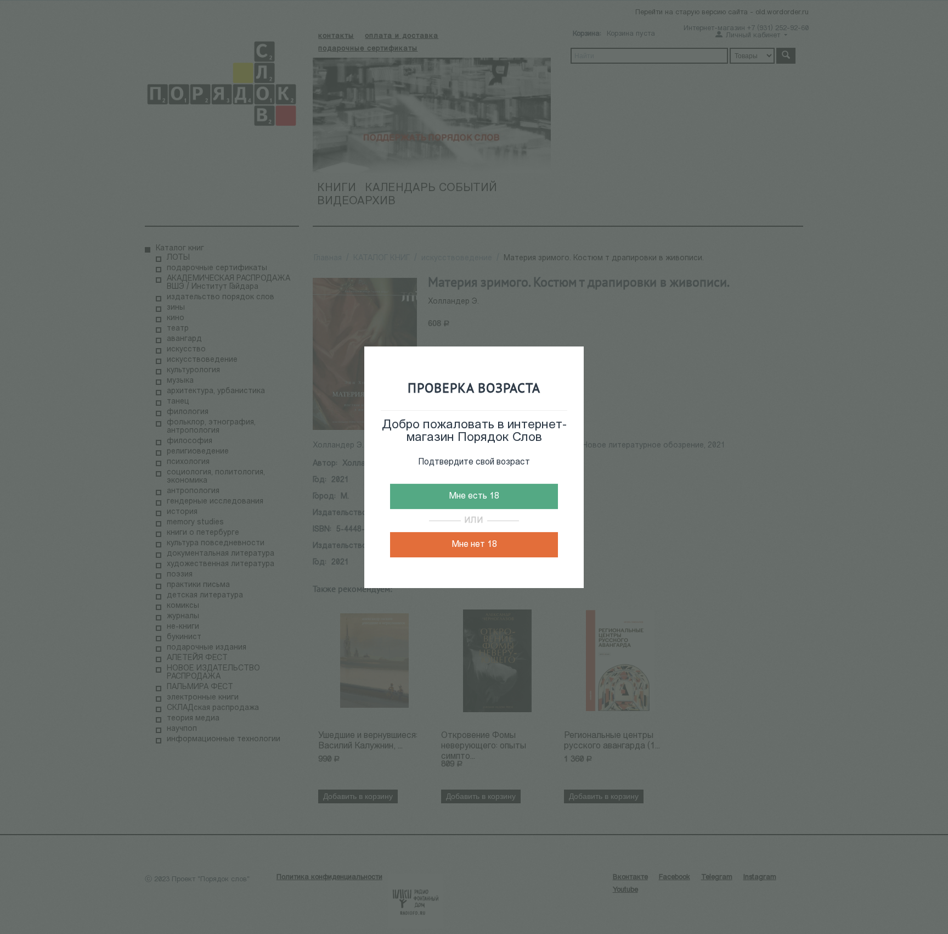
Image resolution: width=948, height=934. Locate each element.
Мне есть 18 (474, 496)
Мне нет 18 (474, 544)
